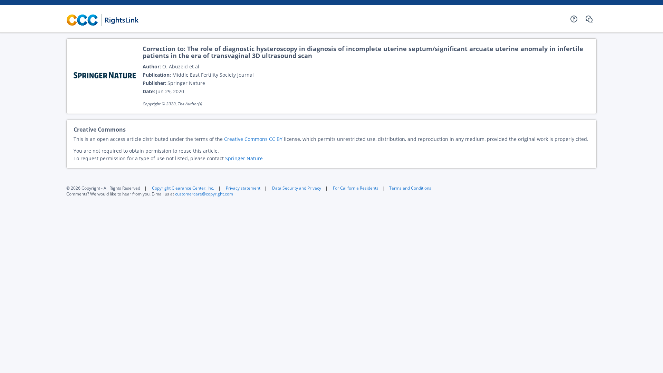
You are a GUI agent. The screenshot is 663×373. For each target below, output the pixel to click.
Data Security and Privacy (296, 188)
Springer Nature (244, 158)
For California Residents (355, 188)
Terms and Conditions (410, 188)
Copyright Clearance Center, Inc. (183, 188)
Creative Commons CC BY (253, 139)
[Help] (574, 19)
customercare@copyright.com (204, 194)
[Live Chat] (589, 19)
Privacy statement (243, 188)
